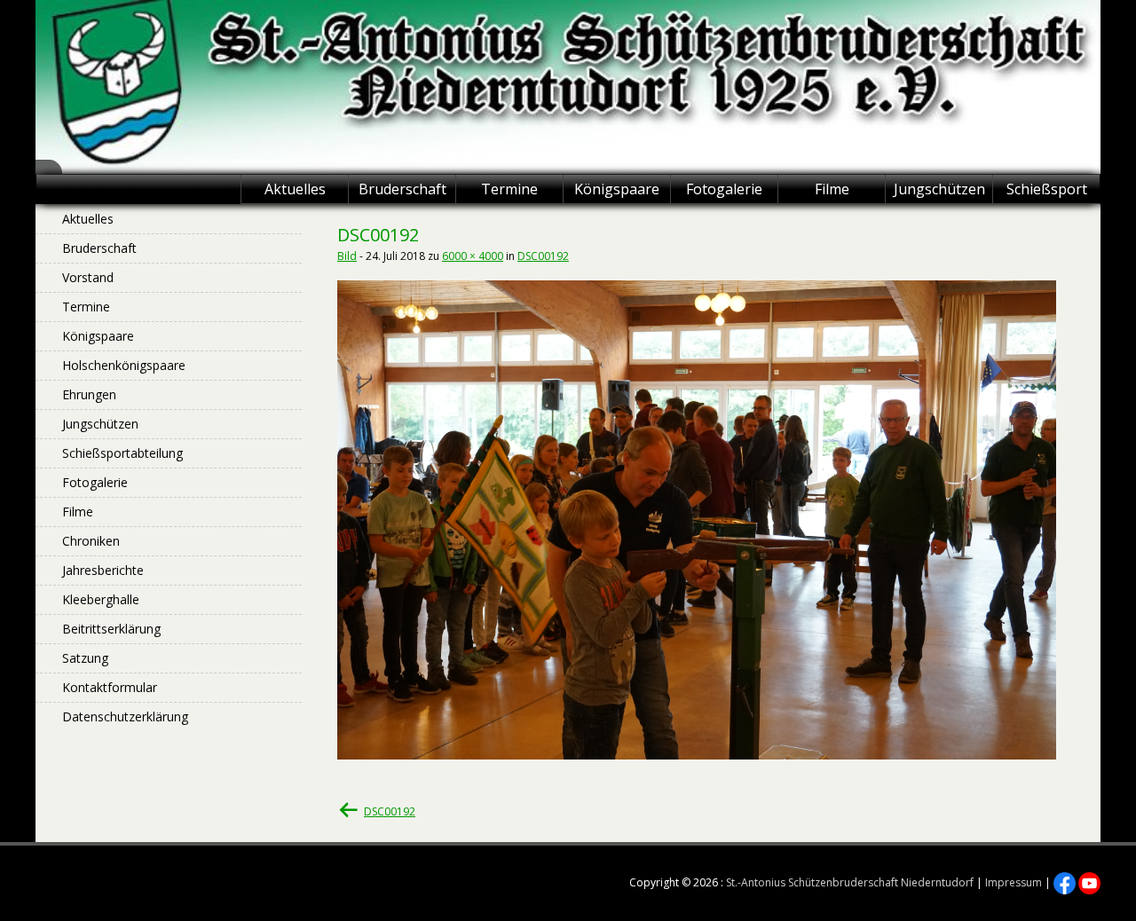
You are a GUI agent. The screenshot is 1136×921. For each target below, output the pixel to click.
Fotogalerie (724, 189)
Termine (509, 189)
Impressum (1013, 882)
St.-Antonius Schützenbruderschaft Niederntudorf (850, 882)
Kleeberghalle (100, 599)
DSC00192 (543, 256)
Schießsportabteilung (122, 453)
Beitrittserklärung (111, 628)
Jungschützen (939, 189)
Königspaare (616, 189)
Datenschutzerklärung (125, 716)
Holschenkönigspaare (123, 365)
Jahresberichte (103, 570)
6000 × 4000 (472, 256)
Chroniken (91, 540)
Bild (347, 256)
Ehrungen (89, 394)
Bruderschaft (402, 189)
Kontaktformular (109, 687)
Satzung (85, 657)
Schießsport (1046, 189)
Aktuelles (295, 189)
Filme (832, 189)
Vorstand (88, 277)
